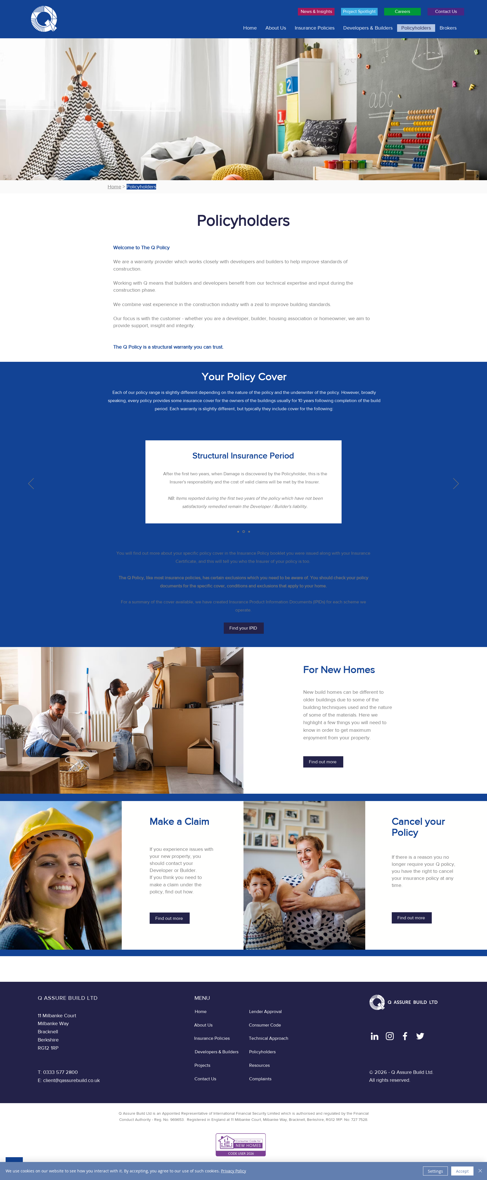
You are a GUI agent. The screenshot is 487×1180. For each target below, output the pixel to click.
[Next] (456, 484)
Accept (462, 1171)
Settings (435, 1171)
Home (114, 186)
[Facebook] (405, 1036)
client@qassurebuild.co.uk (71, 1080)
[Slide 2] (243, 531)
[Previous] (31, 484)
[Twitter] (420, 1036)
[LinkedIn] (374, 1036)
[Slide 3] (249, 531)
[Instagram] (389, 1036)
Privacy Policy (233, 1171)
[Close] (480, 1170)
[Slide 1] (238, 531)
